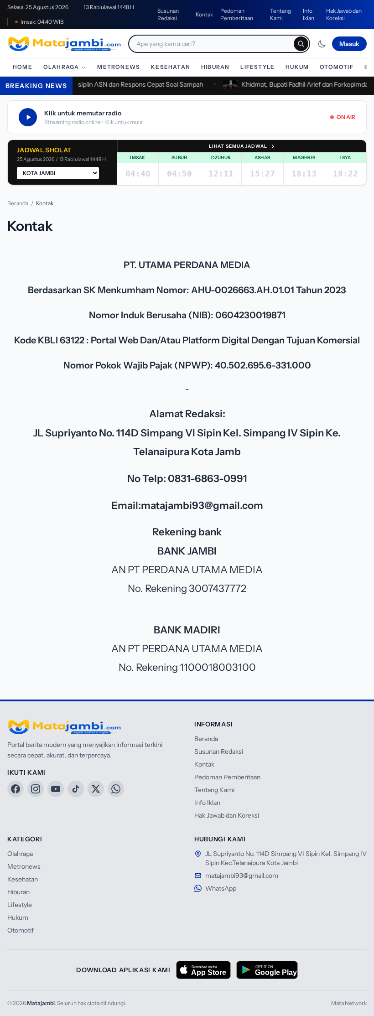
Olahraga (20, 854)
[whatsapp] (116, 789)
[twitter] (96, 789)
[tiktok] (76, 789)
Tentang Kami (280, 14)
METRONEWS (118, 66)
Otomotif (20, 930)
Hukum (17, 917)
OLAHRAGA (61, 66)
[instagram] (35, 789)
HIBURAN (215, 66)
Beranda (17, 203)
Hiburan (18, 892)
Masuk (349, 44)
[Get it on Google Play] (267, 970)
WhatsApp (220, 888)
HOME (22, 66)
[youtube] (55, 789)
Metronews (24, 866)
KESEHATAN (170, 66)
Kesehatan (22, 879)
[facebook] (15, 789)
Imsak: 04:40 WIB (42, 21)
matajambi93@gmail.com (241, 875)
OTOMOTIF (336, 66)
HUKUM (297, 66)
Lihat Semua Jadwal (238, 146)
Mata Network (349, 1003)
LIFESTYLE (257, 66)
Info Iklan (308, 14)
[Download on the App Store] (203, 970)
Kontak (204, 14)
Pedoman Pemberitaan (236, 14)
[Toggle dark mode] (322, 43)
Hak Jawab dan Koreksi (344, 14)
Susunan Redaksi (168, 14)
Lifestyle (19, 905)
